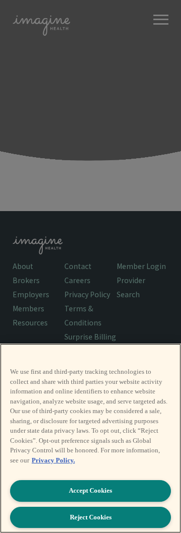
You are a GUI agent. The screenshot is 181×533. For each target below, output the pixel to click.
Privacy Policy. (53, 460)
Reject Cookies (91, 517)
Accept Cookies (90, 490)
